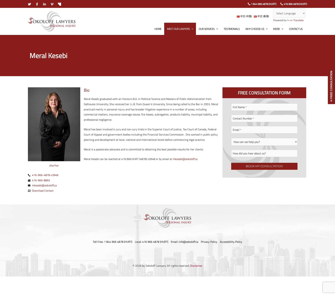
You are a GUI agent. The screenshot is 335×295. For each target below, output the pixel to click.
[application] (191, 29)
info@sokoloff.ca (188, 242)
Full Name (240, 107)
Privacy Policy (209, 242)
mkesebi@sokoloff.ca (185, 159)
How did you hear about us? (249, 153)
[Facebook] (37, 4)
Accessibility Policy (231, 242)
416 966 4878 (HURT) (295, 4)
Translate (298, 20)
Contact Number (243, 118)
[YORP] (59, 4)
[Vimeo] (52, 4)
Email (237, 130)
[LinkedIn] (44, 4)
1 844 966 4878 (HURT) (263, 4)
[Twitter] (29, 4)
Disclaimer (196, 266)
